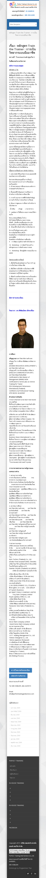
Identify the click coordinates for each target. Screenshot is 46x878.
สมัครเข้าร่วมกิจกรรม (18, 676)
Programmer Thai (25, 868)
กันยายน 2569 (15, 735)
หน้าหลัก (12, 766)
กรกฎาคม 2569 (16, 729)
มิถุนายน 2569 (15, 725)
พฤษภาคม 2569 (16, 722)
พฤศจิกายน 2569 (16, 742)
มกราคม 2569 (15, 708)
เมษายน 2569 (15, 718)
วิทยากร (12, 778)
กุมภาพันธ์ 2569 (16, 711)
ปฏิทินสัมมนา (14, 774)
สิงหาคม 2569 (15, 732)
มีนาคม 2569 (15, 715)
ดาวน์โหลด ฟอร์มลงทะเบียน (20, 670)
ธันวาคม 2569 (15, 746)
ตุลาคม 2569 (15, 739)
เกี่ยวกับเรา (13, 770)
